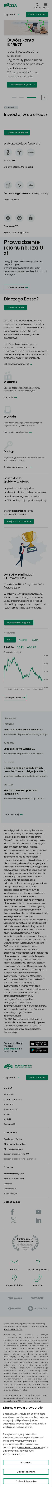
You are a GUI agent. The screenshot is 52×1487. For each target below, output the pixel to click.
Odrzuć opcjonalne (26, 1471)
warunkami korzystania (30, 1447)
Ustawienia (26, 1462)
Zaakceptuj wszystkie (26, 1481)
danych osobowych (13, 1454)
